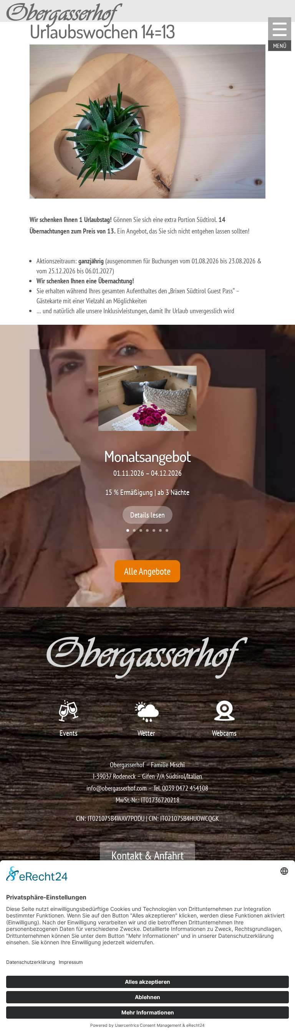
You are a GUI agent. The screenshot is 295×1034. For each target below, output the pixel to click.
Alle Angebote (147, 571)
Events (69, 733)
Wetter (146, 733)
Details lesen (147, 515)
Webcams (224, 733)
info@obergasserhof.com (116, 788)
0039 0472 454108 (185, 788)
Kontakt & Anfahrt (147, 855)
